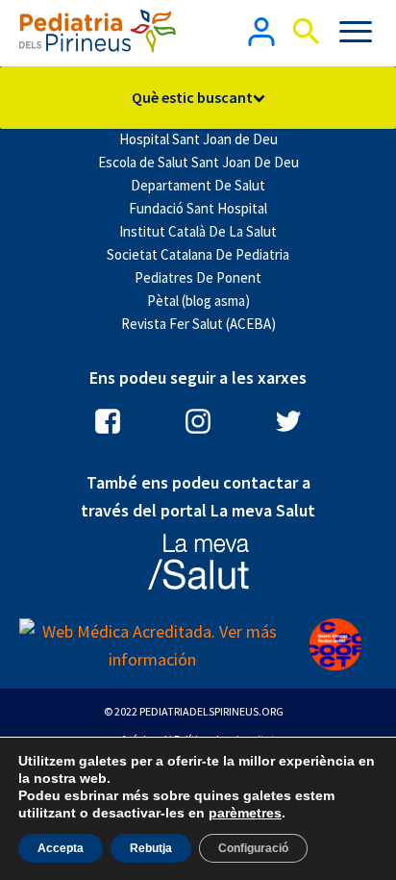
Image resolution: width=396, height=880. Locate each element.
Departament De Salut (198, 185)
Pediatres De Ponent (198, 277)
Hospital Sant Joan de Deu (198, 139)
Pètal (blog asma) (198, 300)
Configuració (253, 848)
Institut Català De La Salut (198, 231)
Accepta (60, 848)
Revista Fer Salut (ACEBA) (198, 323)
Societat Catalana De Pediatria (198, 254)
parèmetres (245, 812)
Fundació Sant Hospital (198, 208)
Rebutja (151, 848)
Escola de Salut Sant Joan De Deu (198, 162)
